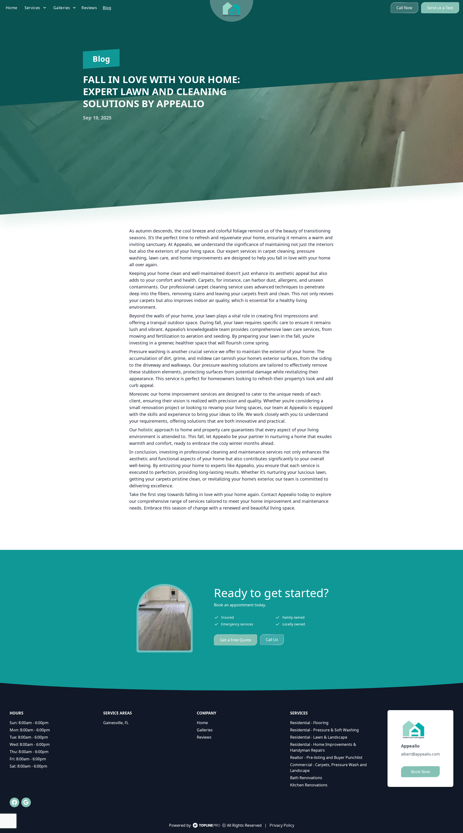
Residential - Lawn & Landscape (318, 737)
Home (202, 722)
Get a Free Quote (235, 640)
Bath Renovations (306, 777)
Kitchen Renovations (308, 785)
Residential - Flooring (309, 722)
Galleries (205, 730)
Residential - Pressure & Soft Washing (324, 730)
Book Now (420, 771)
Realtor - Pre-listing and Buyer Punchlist (326, 757)
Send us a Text (440, 7)
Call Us (272, 639)
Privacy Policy (282, 825)
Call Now (404, 7)
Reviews (204, 737)
